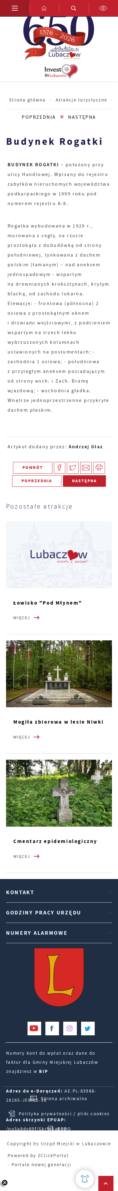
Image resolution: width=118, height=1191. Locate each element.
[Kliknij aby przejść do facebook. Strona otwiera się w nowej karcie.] (52, 1028)
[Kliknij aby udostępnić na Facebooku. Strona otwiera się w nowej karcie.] (60, 468)
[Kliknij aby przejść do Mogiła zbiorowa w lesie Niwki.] (59, 673)
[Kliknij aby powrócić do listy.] (62, 117)
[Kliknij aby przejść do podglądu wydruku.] (99, 468)
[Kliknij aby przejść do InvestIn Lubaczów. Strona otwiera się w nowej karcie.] (61, 71)
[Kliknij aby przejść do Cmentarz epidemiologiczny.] (59, 793)
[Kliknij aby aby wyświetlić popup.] (85, 1179)
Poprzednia (39, 117)
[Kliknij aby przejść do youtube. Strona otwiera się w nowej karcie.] (34, 1028)
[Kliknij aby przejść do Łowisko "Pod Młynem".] (59, 554)
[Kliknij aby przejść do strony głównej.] (44, 8)
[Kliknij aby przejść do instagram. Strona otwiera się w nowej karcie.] (70, 1028)
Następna (82, 117)
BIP (43, 1071)
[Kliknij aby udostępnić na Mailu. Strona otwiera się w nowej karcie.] (86, 468)
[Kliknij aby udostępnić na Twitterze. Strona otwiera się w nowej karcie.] (73, 468)
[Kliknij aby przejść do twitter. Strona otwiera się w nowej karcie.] (88, 1028)
